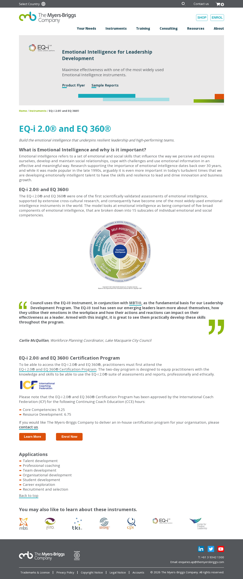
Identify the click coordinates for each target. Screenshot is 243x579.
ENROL (217, 17)
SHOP (201, 17)
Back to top (28, 495)
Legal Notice (118, 572)
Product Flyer (73, 85)
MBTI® (135, 302)
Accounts (138, 572)
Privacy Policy (65, 572)
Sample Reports (105, 85)
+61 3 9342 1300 (212, 557)
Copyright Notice (92, 572)
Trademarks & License (35, 572)
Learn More (32, 436)
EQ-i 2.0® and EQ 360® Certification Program (57, 369)
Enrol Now (69, 436)
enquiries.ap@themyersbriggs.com (201, 562)
